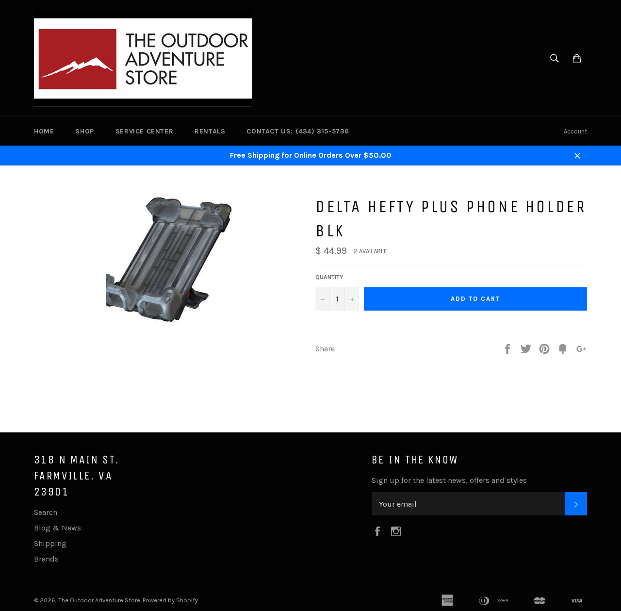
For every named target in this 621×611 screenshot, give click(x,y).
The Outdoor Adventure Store (99, 600)
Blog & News (57, 527)
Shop (84, 131)
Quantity (329, 277)
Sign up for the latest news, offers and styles (449, 480)
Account (575, 131)
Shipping (50, 543)
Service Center (144, 131)
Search (45, 512)
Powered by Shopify (170, 600)
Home (44, 131)
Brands (46, 558)
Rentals (210, 131)
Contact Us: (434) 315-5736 (297, 131)
